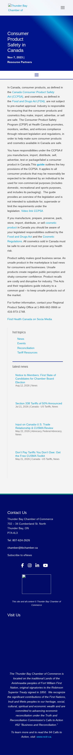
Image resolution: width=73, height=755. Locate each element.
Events (21, 343)
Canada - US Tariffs (40, 406)
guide (41, 164)
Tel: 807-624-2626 (18, 540)
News (20, 338)
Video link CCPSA (32, 210)
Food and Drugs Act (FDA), (29, 101)
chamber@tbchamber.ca (22, 547)
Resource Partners (19, 62)
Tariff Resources (27, 352)
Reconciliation (25, 348)
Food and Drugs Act (19, 236)
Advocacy (36, 431)
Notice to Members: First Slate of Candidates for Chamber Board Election (35, 379)
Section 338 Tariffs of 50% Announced (38, 403)
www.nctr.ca (43, 736)
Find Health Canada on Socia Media (29, 319)
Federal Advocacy (52, 431)
